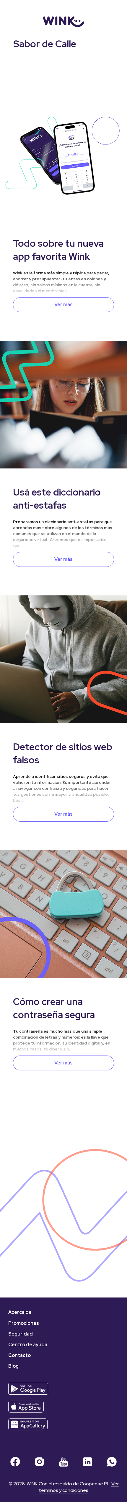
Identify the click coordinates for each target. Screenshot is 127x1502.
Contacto (19, 1355)
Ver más (63, 304)
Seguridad (20, 1334)
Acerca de (20, 1312)
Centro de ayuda (27, 1344)
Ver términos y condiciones (79, 1487)
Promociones (23, 1323)
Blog (13, 1366)
